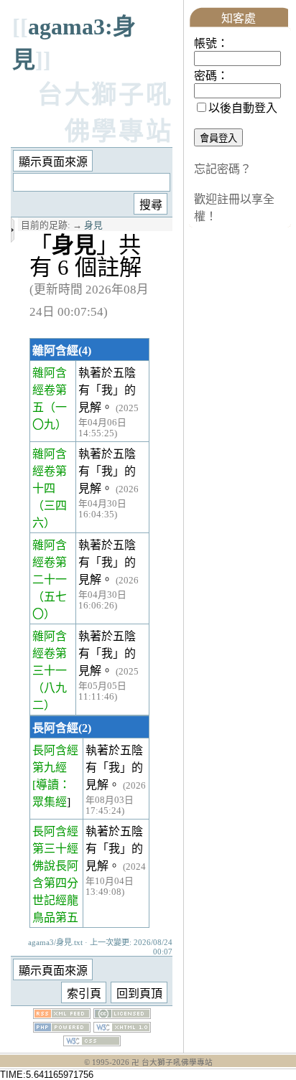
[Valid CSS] (92, 1042)
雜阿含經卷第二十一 (49, 562)
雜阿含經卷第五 (49, 390)
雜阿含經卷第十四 (49, 471)
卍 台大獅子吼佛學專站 (172, 1062)
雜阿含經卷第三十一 (49, 653)
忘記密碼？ (222, 169)
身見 (93, 225)
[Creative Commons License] (122, 1015)
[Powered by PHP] (62, 1029)
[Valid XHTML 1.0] (122, 1029)
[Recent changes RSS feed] (62, 1015)
